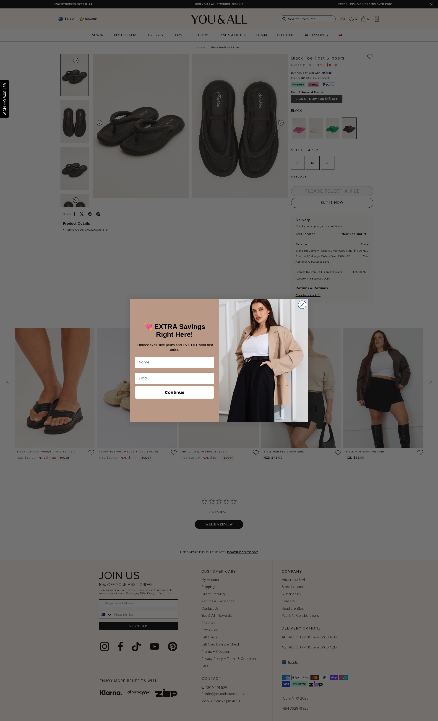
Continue (175, 392)
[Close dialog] (302, 305)
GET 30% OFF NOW (4, 99)
